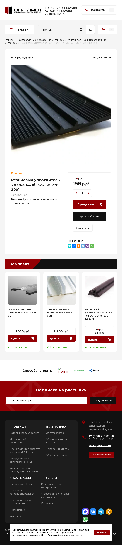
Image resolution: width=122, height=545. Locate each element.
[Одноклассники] (78, 246)
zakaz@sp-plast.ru (100, 445)
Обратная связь (101, 454)
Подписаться (103, 400)
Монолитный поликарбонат (19, 441)
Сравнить (81, 228)
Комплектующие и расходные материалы (24, 470)
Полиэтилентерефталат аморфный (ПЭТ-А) (25, 450)
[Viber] (87, 246)
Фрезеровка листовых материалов (55, 495)
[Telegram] (83, 246)
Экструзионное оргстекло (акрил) (21, 460)
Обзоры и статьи (56, 455)
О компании (17, 509)
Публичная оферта (22, 484)
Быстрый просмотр (22, 290)
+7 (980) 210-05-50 (101, 436)
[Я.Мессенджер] (69, 246)
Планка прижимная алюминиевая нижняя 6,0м (60, 312)
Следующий (99, 57)
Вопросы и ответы (57, 448)
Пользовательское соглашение (21, 502)
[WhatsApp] (92, 246)
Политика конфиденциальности (23, 492)
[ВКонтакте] (74, 246)
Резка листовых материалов (51, 486)
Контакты (15, 516)
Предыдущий (24, 57)
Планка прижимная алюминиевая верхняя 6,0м (22, 312)
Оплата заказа (55, 432)
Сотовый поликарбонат (24, 432)
